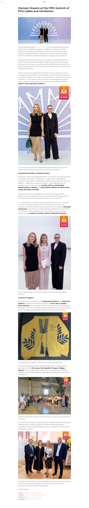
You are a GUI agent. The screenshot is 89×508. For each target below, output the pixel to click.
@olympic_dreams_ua (33, 499)
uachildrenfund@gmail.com (32, 493)
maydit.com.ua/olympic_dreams (35, 495)
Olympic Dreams (41, 47)
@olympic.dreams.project (34, 497)
